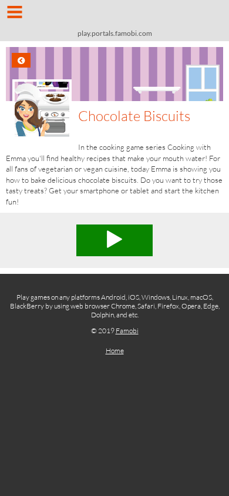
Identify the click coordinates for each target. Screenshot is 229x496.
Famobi (127, 330)
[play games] (114, 16)
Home (115, 350)
